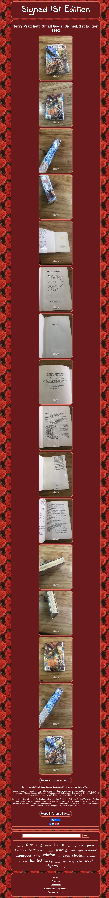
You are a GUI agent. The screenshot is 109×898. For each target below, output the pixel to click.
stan (59, 856)
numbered (91, 850)
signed (52, 865)
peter (68, 846)
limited (36, 860)
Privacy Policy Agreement (55, 888)
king (39, 845)
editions (50, 851)
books (66, 856)
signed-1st (20, 846)
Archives (56, 881)
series (75, 846)
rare (32, 849)
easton (25, 862)
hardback (20, 850)
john (80, 861)
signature (91, 856)
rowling (49, 861)
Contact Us (56, 885)
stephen (78, 855)
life (19, 862)
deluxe (41, 850)
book (89, 860)
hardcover (23, 855)
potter (63, 867)
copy (64, 862)
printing (61, 850)
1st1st (59, 845)
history (71, 861)
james (72, 850)
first (29, 844)
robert (48, 845)
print (37, 855)
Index (55, 877)
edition (49, 854)
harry (80, 851)
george (57, 862)
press (90, 845)
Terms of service (55, 892)
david (82, 845)
